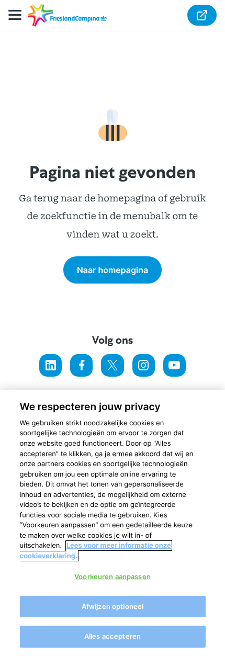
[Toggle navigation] (18, 15)
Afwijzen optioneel (112, 606)
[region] (112, 523)
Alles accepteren (112, 636)
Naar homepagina (112, 270)
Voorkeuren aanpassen (112, 576)
